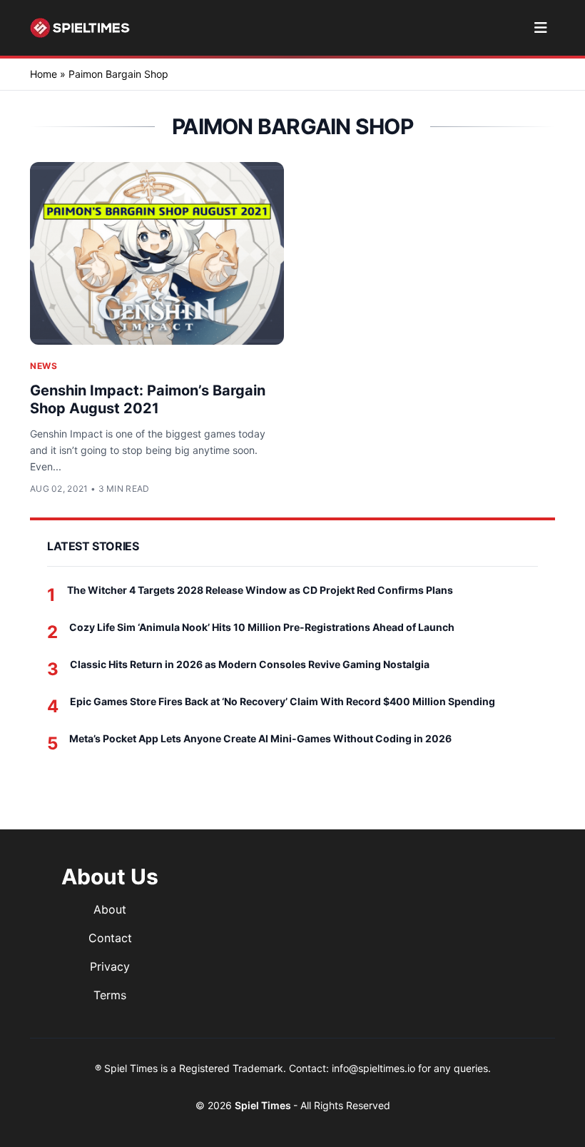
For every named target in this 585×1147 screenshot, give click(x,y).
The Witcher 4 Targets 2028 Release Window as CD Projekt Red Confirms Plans (260, 590)
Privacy (110, 966)
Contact (110, 938)
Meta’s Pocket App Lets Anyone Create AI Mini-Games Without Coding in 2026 (260, 738)
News (43, 365)
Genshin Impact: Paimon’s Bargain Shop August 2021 (147, 399)
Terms (109, 995)
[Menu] (540, 28)
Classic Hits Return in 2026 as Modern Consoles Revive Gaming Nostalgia (249, 664)
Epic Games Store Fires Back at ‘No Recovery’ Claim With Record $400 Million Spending (282, 701)
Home (43, 74)
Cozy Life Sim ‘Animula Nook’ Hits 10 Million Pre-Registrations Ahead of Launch (261, 627)
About (109, 909)
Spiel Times (264, 1105)
